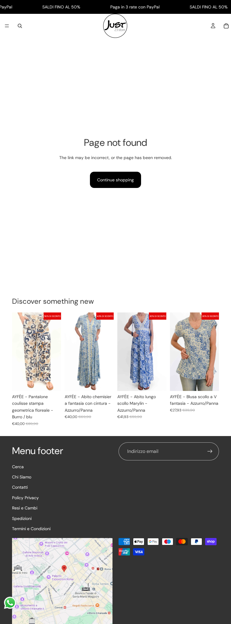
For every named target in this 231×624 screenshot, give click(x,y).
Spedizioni (22, 518)
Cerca (18, 466)
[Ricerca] (19, 25)
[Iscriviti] (210, 451)
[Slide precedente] (71, 351)
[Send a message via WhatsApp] (10, 603)
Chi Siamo (21, 476)
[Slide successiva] (107, 351)
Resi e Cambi (24, 508)
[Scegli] (51, 381)
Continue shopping (115, 180)
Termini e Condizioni (31, 528)
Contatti (20, 487)
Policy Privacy (25, 497)
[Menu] (7, 26)
